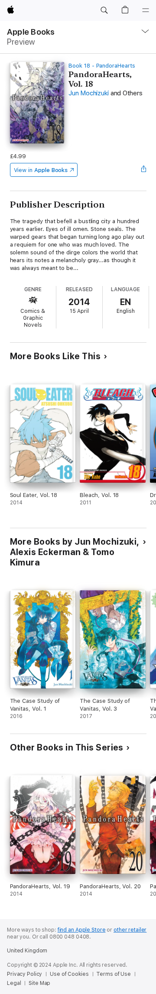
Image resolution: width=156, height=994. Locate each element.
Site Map (39, 983)
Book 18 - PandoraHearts (101, 65)
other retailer (130, 930)
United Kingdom (27, 951)
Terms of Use (113, 974)
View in (41, 170)
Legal (14, 983)
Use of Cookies (69, 974)
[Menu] (145, 10)
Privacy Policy (24, 974)
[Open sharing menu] (143, 170)
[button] (104, 10)
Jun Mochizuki (88, 93)
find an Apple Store (82, 930)
